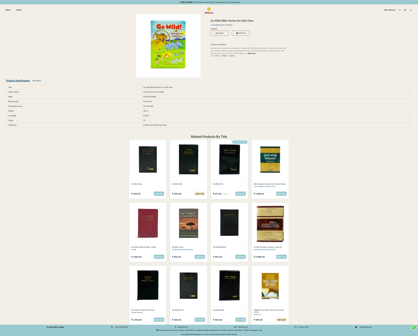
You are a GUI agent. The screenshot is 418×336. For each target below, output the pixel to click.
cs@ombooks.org (365, 327)
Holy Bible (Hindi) (218, 184)
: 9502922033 (182, 327)
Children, (225, 56)
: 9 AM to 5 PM (303, 327)
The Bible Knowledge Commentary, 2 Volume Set (268, 247)
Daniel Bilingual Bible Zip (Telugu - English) (143, 247)
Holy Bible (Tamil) (177, 184)
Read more (251, 53)
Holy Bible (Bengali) (218, 310)
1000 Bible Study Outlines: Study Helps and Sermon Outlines (269, 311)
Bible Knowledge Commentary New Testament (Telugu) (269, 184)
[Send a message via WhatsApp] (414, 327)
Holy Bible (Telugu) (136, 184)
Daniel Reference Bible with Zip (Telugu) (142, 310)
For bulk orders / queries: (55, 327)
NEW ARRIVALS (390, 10)
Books (19, 10)
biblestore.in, (198, 334)
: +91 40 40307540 (121, 327)
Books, (217, 56)
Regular (232, 56)
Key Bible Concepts (177, 247)
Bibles (8, 10)
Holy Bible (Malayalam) (219, 247)
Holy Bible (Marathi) (178, 310)
